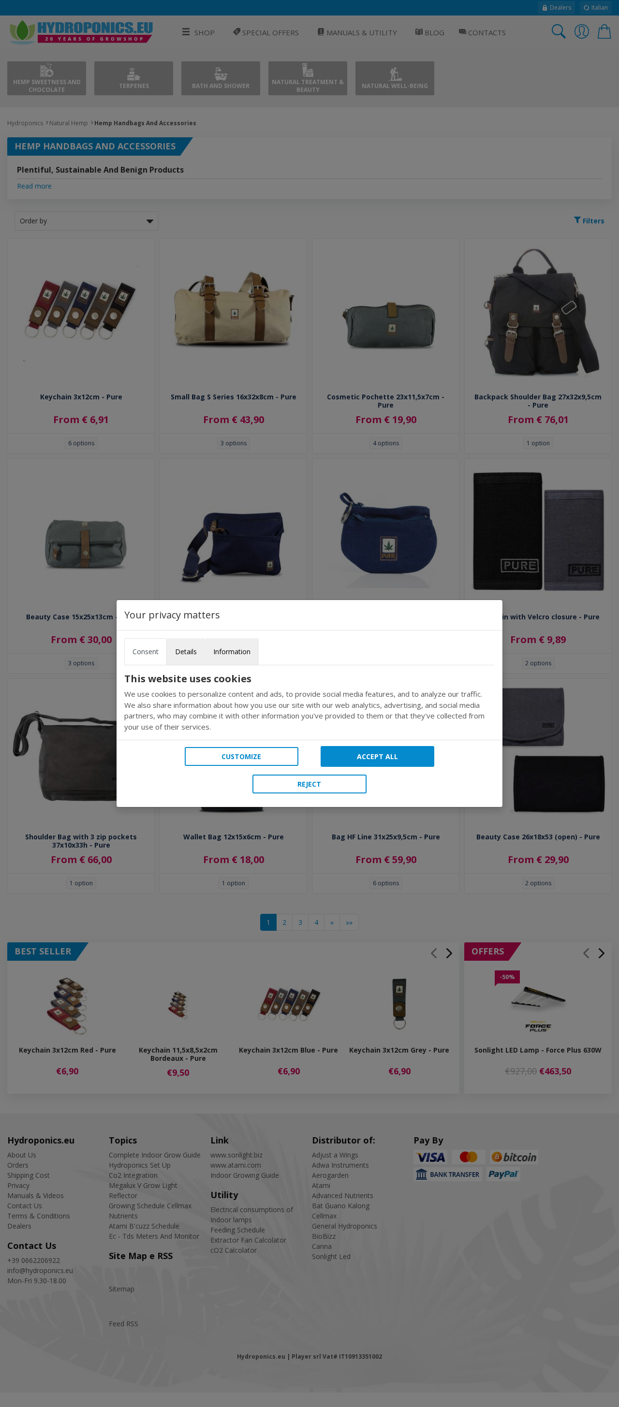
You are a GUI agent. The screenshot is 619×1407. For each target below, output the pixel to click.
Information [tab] (232, 651)
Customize (241, 756)
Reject (309, 784)
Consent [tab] (146, 651)
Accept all (377, 756)
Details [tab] (186, 651)
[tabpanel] (309, 702)
